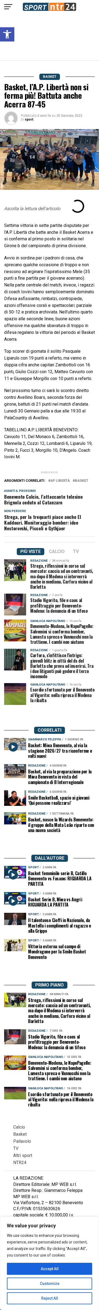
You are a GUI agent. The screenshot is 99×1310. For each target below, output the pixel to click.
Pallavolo (22, 1141)
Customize (49, 1283)
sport (29, 119)
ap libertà (60, 481)
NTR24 (19, 1162)
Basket (20, 1134)
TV (15, 1148)
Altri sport (22, 1155)
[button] (7, 34)
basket (81, 481)
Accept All (50, 1269)
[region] (49, 1263)
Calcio (19, 1127)
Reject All (49, 1298)
